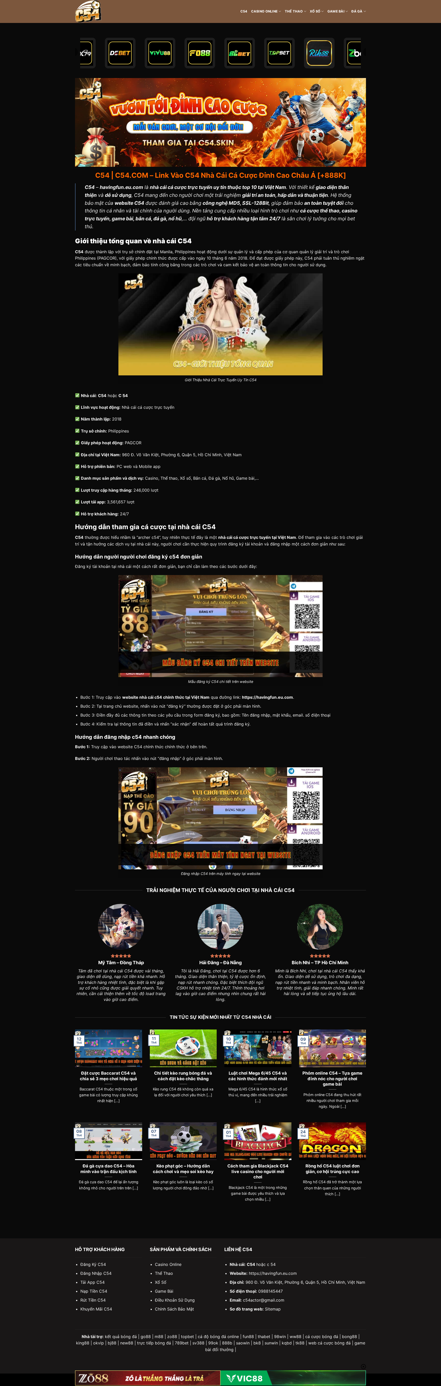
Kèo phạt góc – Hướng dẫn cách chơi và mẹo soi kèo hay (183, 1168)
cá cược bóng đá (321, 1336)
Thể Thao (294, 11)
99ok (213, 1342)
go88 (146, 1336)
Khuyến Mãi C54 (96, 1309)
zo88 (172, 1336)
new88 (126, 1342)
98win (280, 1336)
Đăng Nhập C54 (96, 1273)
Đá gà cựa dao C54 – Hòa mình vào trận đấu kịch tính (108, 1168)
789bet (182, 1342)
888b (227, 1342)
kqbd (287, 1342)
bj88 (112, 1342)
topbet (187, 1336)
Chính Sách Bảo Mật (174, 1309)
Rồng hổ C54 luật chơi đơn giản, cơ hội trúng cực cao (332, 1168)
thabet (264, 1336)
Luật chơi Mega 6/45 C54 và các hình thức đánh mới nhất (257, 1076)
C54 (244, 11)
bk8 (257, 1342)
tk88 (300, 1342)
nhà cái (124, 566)
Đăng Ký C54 (93, 1264)
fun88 (248, 1336)
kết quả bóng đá (121, 1336)
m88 (159, 1336)
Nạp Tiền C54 (93, 1291)
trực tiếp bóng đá (154, 1342)
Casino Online (264, 11)
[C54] (100, 11)
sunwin (271, 1342)
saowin (243, 1342)
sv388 (198, 1342)
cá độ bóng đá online (218, 1336)
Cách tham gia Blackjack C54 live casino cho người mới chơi (257, 1171)
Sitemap (273, 1309)
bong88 (349, 1336)
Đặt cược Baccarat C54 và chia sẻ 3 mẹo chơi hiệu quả (108, 1076)
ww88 (295, 1336)
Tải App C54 (92, 1282)
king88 (82, 1342)
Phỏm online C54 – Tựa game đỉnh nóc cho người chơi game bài (332, 1079)
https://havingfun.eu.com (273, 1273)
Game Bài (336, 11)
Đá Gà (356, 11)
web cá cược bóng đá (329, 1342)
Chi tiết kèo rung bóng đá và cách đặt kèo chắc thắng (183, 1076)
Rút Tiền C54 (93, 1300)
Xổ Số (315, 11)
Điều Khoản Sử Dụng (175, 1300)
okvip (98, 1342)
